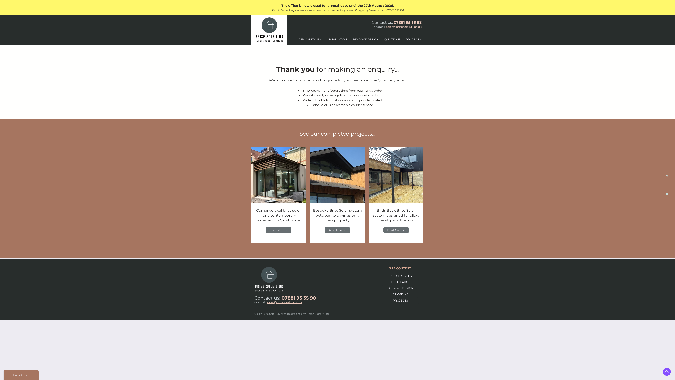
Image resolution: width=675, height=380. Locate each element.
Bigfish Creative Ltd (317, 313)
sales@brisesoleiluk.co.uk (404, 26)
